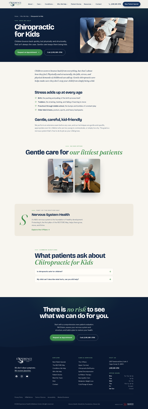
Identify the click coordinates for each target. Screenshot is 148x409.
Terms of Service (40, 397)
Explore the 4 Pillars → (41, 230)
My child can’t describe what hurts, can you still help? (58, 279)
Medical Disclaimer (63, 397)
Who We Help (61, 4)
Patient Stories (76, 4)
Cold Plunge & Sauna (85, 384)
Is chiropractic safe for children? (50, 271)
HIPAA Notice (29, 397)
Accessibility (51, 397)
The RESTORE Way (59, 365)
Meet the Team (58, 378)
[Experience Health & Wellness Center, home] (15, 4)
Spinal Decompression (85, 372)
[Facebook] (16, 376)
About (30, 4)
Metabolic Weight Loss (85, 381)
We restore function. (23, 371)
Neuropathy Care (84, 378)
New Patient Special (131, 4)
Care (38, 4)
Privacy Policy (19, 397)
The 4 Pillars (82, 362)
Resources (87, 4)
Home (16, 16)
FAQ (54, 381)
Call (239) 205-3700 (54, 52)
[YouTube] (27, 376)
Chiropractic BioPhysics (86, 368)
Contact (98, 4)
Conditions (49, 4)
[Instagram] (22, 376)
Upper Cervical (83, 365)
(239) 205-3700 (116, 4)
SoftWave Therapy (84, 375)
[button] (60, 176)
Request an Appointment (27, 52)
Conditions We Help (59, 368)
